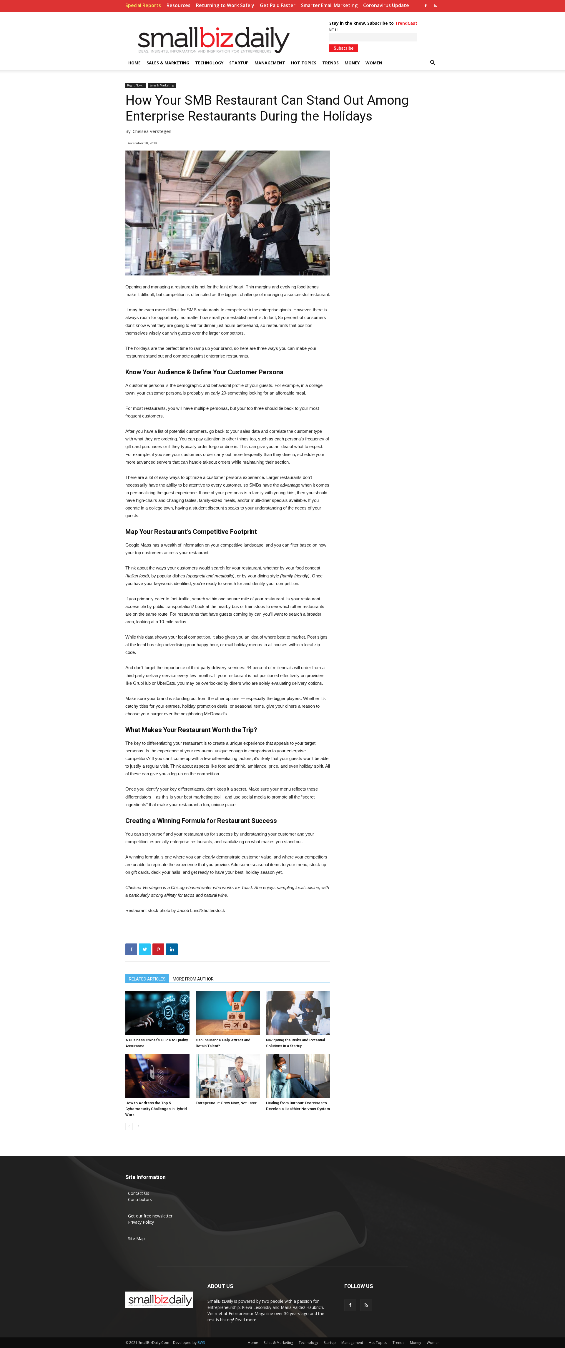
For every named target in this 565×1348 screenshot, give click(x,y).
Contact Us (138, 1193)
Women (373, 63)
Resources (178, 5)
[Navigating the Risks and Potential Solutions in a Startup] (298, 1013)
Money (352, 63)
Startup (239, 63)
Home (134, 63)
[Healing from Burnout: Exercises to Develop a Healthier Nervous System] (298, 1076)
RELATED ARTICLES (147, 979)
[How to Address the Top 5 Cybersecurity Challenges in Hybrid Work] (157, 1076)
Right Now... (135, 85)
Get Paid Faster (277, 5)
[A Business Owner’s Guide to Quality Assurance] (157, 1013)
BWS (201, 1342)
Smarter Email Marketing (329, 5)
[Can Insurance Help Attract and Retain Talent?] (228, 1013)
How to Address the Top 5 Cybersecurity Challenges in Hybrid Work (156, 1109)
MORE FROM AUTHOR (193, 979)
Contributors (140, 1199)
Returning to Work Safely (225, 5)
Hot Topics (303, 63)
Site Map (136, 1238)
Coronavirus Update (386, 5)
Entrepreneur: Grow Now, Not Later (226, 1103)
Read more (245, 1319)
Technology (209, 63)
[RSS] (435, 6)
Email (333, 29)
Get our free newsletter (150, 1216)
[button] (433, 63)
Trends (330, 63)
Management (270, 63)
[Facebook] (425, 6)
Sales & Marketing (168, 63)
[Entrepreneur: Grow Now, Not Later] (228, 1076)
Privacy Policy (141, 1222)
